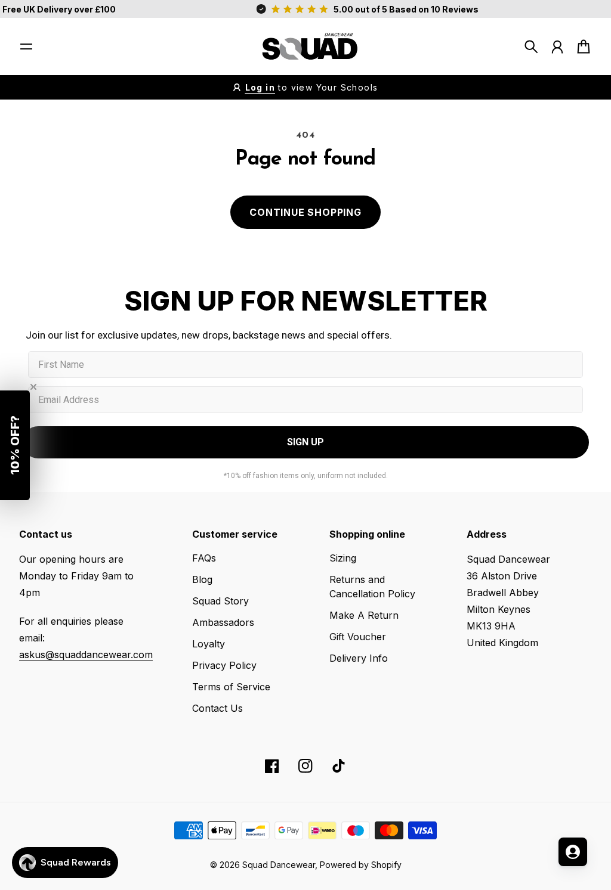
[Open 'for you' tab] (572, 852)
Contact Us (217, 708)
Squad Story (220, 601)
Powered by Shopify (361, 865)
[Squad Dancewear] (305, 46)
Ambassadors (223, 622)
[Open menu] (26, 46)
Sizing (342, 558)
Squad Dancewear (278, 865)
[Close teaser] (33, 387)
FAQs (204, 558)
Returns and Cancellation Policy (372, 586)
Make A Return (364, 615)
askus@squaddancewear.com (86, 654)
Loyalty (208, 644)
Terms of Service (231, 687)
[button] (15, 445)
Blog (202, 579)
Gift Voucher (357, 637)
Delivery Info (358, 658)
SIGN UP (305, 442)
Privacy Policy (224, 665)
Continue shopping (305, 212)
